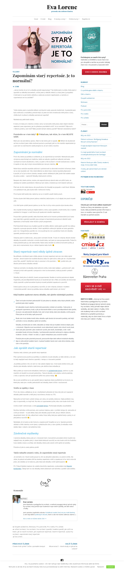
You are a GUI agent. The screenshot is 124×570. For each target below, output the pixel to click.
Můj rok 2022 (85, 158)
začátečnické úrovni (55, 371)
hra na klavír (31, 529)
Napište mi (86, 19)
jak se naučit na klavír (25, 532)
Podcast (84, 106)
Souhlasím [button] (110, 567)
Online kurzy (73, 19)
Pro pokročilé (41, 527)
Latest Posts (23, 498)
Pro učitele (59, 527)
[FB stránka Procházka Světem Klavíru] (62, 560)
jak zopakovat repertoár (43, 532)
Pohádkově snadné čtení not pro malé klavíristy (60, 512)
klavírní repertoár (58, 532)
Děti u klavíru (85, 94)
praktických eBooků (41, 514)
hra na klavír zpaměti (44, 529)
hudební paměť (58, 529)
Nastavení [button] (100, 567)
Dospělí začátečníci (21, 527)
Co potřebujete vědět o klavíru (92, 90)
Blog (49, 19)
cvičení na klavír (20, 529)
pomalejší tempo (42, 406)
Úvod (36, 19)
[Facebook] (18, 502)
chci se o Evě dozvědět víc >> (95, 288)
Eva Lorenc (62, 7)
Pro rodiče (51, 527)
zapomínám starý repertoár (30, 534)
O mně (43, 19)
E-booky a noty (59, 19)
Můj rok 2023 (85, 135)
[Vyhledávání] (90, 124)
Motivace (32, 527)
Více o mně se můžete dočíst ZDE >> (34, 519)
